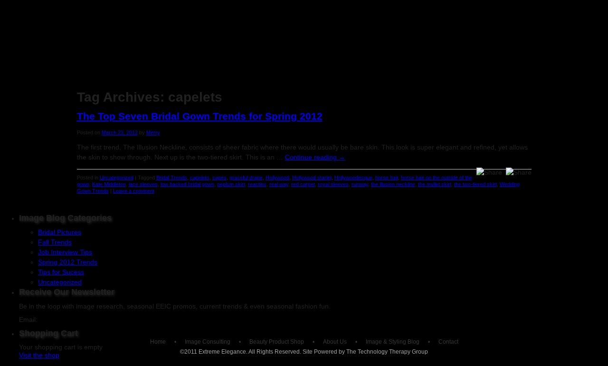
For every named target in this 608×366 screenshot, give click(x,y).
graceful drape (246, 177)
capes (219, 177)
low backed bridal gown (187, 184)
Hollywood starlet (312, 177)
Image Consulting (168, 84)
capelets (199, 177)
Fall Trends (55, 242)
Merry (153, 132)
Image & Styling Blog (426, 84)
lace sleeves (143, 184)
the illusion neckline (393, 184)
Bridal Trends (171, 177)
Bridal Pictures (59, 232)
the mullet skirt (434, 184)
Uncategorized (116, 177)
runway (360, 184)
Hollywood (277, 177)
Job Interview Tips (65, 252)
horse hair (386, 177)
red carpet (303, 184)
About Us (346, 84)
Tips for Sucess (61, 272)
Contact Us (506, 84)
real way (278, 184)
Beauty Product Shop (265, 84)
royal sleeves (333, 184)
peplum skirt (231, 184)
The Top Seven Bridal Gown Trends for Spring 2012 (200, 116)
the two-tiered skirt (475, 184)
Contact (448, 341)
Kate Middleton (109, 184)
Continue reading (315, 157)
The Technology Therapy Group (387, 351)
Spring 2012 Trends (67, 262)
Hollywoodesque (353, 177)
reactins (257, 184)
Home (97, 84)
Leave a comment (133, 191)
